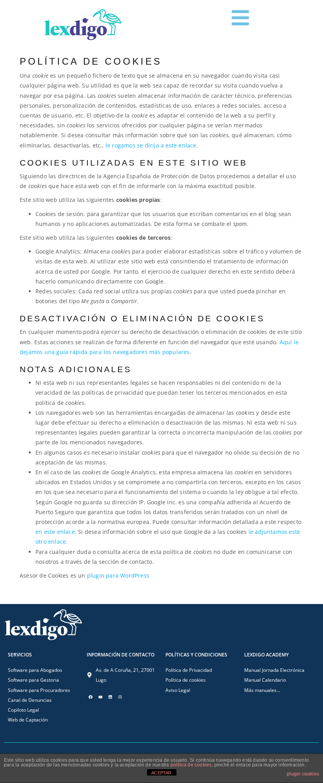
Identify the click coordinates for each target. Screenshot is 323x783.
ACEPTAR (161, 772)
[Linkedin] (110, 697)
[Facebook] (91, 697)
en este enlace (55, 531)
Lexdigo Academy (266, 654)
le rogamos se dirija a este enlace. (152, 145)
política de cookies (191, 765)
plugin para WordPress (118, 575)
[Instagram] (120, 697)
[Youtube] (100, 697)
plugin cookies (303, 774)
